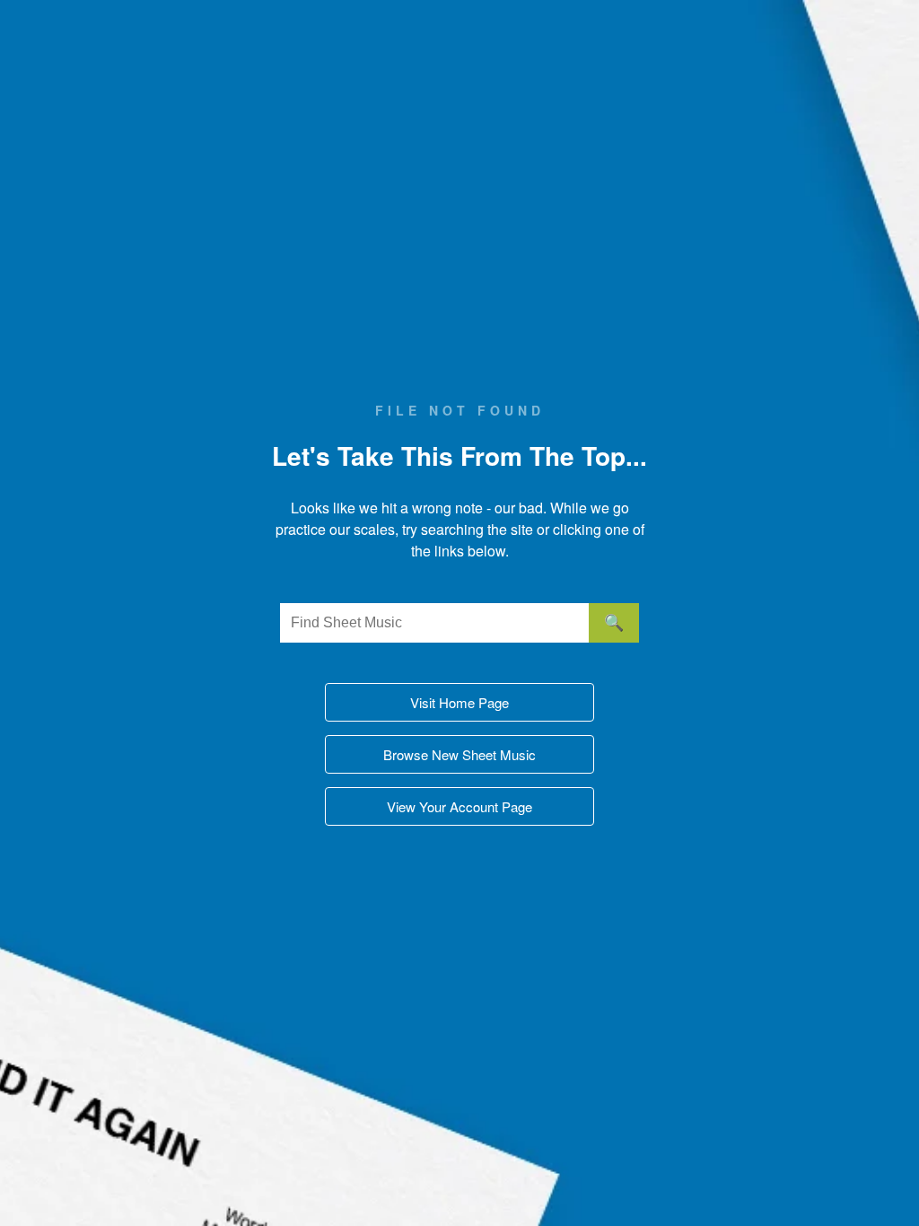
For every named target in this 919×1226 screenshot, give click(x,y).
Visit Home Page (459, 702)
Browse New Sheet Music (459, 754)
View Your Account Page (459, 806)
